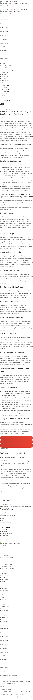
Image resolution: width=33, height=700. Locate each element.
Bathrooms (5, 72)
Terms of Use (3, 699)
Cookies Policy (13, 697)
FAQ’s (5, 93)
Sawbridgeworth (6, 523)
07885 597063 (4, 58)
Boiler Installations (7, 66)
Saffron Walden (6, 527)
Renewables (5, 76)
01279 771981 (4, 20)
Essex (3, 538)
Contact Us (5, 87)
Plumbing (4, 74)
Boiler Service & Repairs (8, 70)
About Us (6, 98)
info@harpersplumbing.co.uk (8, 675)
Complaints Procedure (24, 697)
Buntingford (5, 535)
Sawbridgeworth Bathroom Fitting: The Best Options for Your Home (16, 112)
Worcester (7, 91)
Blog (5, 96)
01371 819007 (4, 27)
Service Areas (7, 89)
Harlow (4, 525)
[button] (16, 438)
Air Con (4, 78)
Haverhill (4, 540)
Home (3, 63)
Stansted (4, 531)
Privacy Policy (4, 697)
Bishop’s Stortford (7, 533)
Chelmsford (5, 529)
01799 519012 (4, 35)
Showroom (5, 81)
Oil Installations (6, 68)
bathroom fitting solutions (11, 134)
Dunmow (4, 518)
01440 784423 (4, 51)
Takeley (4, 520)
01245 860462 (4, 43)
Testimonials (5, 85)
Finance (4, 83)
